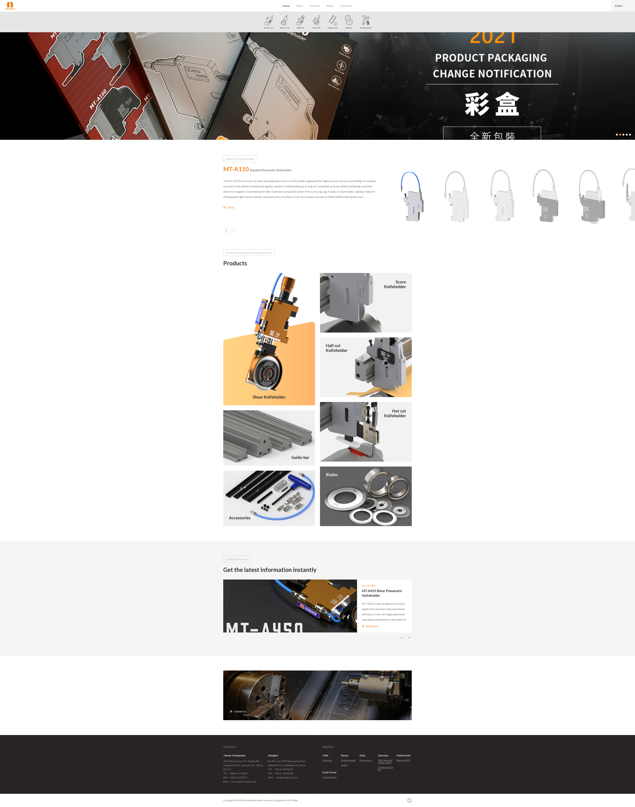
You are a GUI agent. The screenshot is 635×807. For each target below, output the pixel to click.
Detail (230, 207)
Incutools (327, 760)
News (299, 5)
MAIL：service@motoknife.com (239, 781)
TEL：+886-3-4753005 (235, 773)
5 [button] (630, 135)
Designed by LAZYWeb (286, 800)
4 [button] (627, 135)
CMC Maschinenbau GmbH (385, 761)
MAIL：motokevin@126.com (282, 777)
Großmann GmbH (385, 768)
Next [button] (233, 231)
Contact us (346, 5)
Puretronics (366, 760)
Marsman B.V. (403, 760)
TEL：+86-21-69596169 (280, 769)
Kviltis (344, 765)
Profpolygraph (348, 760)
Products (314, 5)
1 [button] (617, 135)
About (330, 5)
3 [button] (623, 135)
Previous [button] (226, 231)
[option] (317, 86)
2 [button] (620, 135)
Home (286, 5)
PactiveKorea (329, 777)
